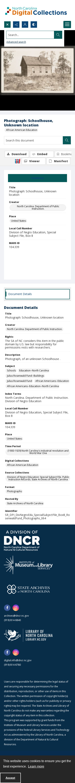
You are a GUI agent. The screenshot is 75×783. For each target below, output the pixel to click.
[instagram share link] (16, 608)
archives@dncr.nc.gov (16, 615)
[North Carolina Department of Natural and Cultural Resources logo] (22, 541)
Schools (11, 370)
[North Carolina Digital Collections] (36, 10)
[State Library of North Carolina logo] (28, 635)
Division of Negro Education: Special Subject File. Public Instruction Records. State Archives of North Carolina (38, 478)
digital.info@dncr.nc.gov (17, 660)
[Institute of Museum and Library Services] (28, 565)
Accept (10, 777)
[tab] (37, 178)
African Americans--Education (52, 381)
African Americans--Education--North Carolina (33, 386)
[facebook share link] (7, 608)
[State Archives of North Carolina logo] (28, 589)
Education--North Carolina (34, 370)
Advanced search (16, 42)
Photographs (14, 491)
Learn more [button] (36, 766)
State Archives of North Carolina (25, 503)
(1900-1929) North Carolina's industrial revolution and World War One (38, 452)
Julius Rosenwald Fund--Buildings (25, 375)
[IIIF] (17, 161)
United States (18, 220)
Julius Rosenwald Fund (19, 381)
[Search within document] (67, 140)
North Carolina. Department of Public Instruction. (38, 207)
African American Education (21, 130)
